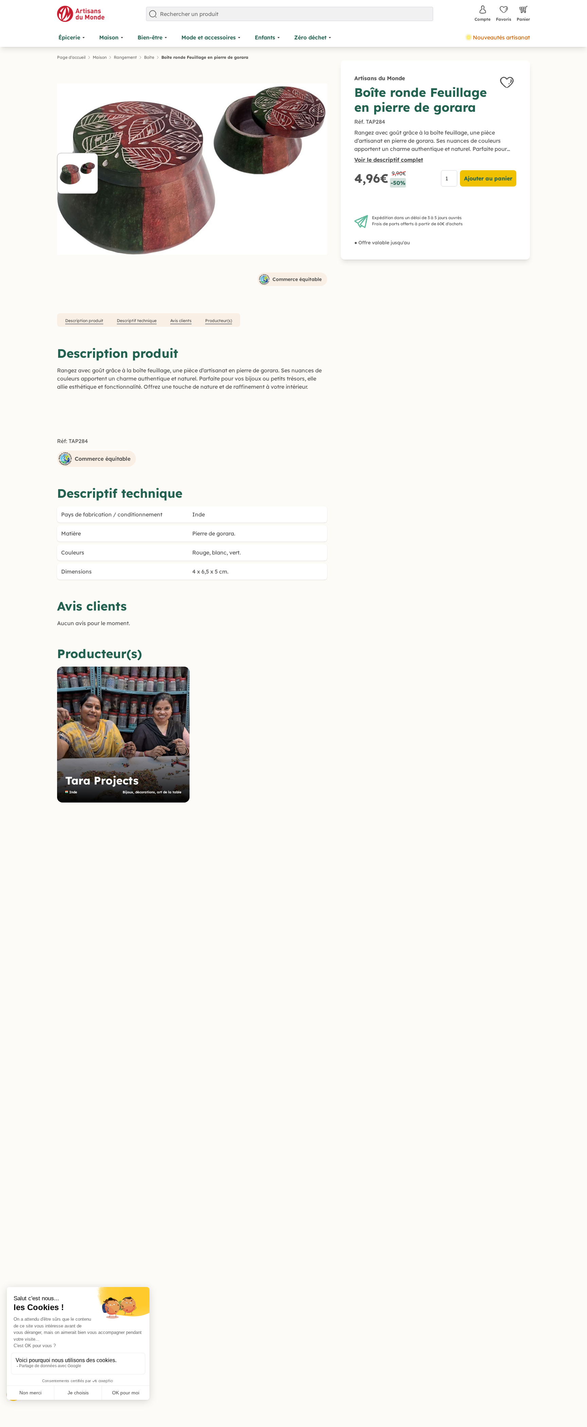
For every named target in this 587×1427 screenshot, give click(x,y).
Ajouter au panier (488, 178)
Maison (100, 57)
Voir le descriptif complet (388, 159)
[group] (123, 735)
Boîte (149, 57)
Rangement (125, 57)
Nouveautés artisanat (501, 37)
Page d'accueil (71, 57)
